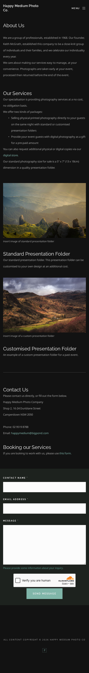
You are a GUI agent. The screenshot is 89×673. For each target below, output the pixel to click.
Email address (15, 499)
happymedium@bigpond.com (30, 433)
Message (10, 521)
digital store (10, 155)
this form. (65, 453)
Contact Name (15, 478)
